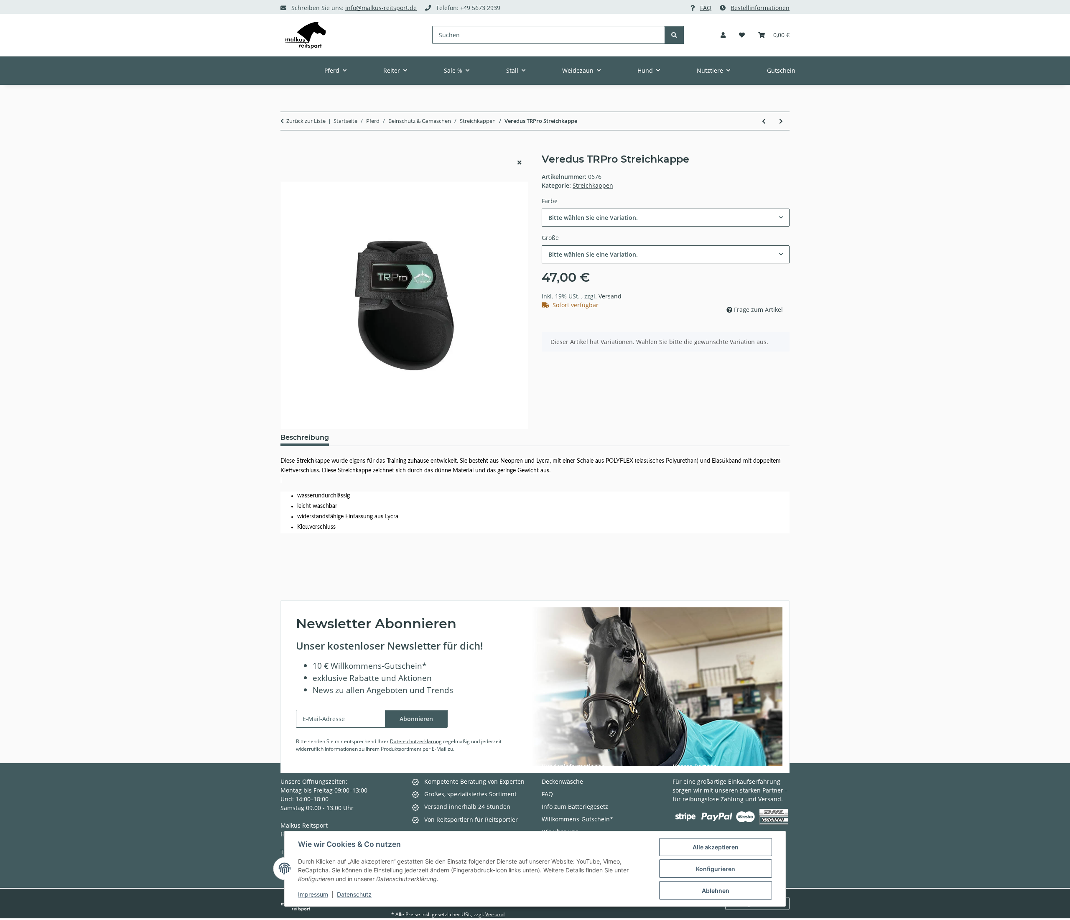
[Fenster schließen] (519, 162)
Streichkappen (593, 185)
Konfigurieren (715, 868)
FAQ (705, 8)
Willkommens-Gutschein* (577, 819)
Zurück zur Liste (306, 121)
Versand (610, 296)
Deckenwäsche (562, 781)
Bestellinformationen (760, 8)
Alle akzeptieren (716, 847)
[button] (723, 35)
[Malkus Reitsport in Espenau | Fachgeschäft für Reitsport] (305, 35)
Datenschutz (354, 894)
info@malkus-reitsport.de (381, 8)
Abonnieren (416, 719)
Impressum (313, 894)
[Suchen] (674, 35)
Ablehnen (715, 890)
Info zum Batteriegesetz (575, 806)
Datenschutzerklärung (416, 741)
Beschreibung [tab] (304, 437)
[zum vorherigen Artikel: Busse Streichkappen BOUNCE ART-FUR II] (763, 121)
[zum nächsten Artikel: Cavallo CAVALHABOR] (781, 121)
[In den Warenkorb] (287, 148)
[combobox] (666, 218)
